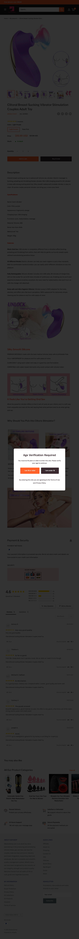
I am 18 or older (29, 471)
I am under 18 (50, 471)
